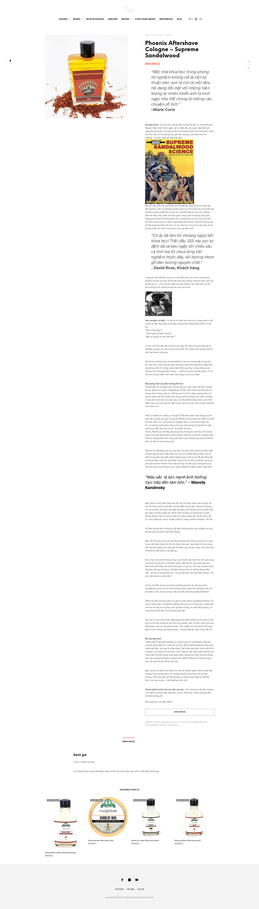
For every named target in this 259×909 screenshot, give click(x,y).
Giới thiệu (119, 889)
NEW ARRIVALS (166, 19)
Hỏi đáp (130, 889)
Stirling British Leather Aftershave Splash (60, 852)
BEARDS (76, 19)
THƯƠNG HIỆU (173, 725)
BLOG (179, 19)
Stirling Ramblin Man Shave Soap (100, 840)
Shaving (159, 35)
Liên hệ (141, 889)
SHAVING (63, 19)
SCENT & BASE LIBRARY (145, 19)
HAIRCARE (112, 19)
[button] (191, 19)
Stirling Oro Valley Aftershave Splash (145, 840)
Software (168, 35)
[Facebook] (10, 60)
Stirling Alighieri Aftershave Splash (187, 840)
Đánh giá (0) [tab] (128, 742)
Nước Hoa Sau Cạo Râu (182, 722)
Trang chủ (149, 35)
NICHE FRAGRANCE (95, 19)
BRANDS (125, 19)
